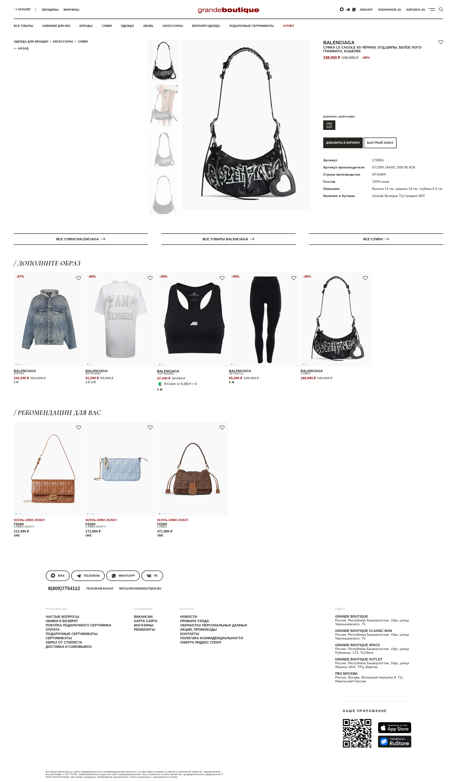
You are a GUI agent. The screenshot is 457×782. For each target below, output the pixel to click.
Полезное (187, 608)
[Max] (342, 9)
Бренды (86, 26)
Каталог (24, 9)
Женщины (50, 9)
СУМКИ (83, 41)
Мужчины (71, 9)
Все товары (23, 26)
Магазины (144, 625)
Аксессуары (173, 26)
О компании (143, 608)
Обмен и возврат (62, 621)
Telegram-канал (99, 588)
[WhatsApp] (354, 9)
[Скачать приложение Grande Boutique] (357, 733)
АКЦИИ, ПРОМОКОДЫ (198, 629)
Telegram (91, 575)
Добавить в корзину (343, 142)
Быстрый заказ (380, 142)
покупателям (56, 608)
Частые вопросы (62, 617)
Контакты (189, 634)
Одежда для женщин (31, 41)
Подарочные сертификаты (251, 26)
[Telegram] (348, 9)
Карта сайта (145, 621)
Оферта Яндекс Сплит (201, 642)
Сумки (107, 26)
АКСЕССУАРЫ (63, 41)
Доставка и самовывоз (69, 647)
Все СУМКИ (373, 239)
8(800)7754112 (64, 588)
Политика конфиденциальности (211, 638)
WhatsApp (127, 575)
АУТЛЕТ (288, 26)
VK (156, 575)
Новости (188, 617)
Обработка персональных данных (213, 625)
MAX (61, 575)
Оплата (53, 629)
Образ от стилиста (64, 642)
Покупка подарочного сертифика (78, 625)
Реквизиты (144, 629)
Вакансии (143, 617)
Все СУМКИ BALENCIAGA (77, 239)
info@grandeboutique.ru (140, 588)
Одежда (127, 26)
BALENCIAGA (338, 42)
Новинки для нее (56, 26)
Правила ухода (194, 621)
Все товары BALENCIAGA (225, 239)
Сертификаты (59, 638)
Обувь (148, 26)
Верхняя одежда (206, 26)
